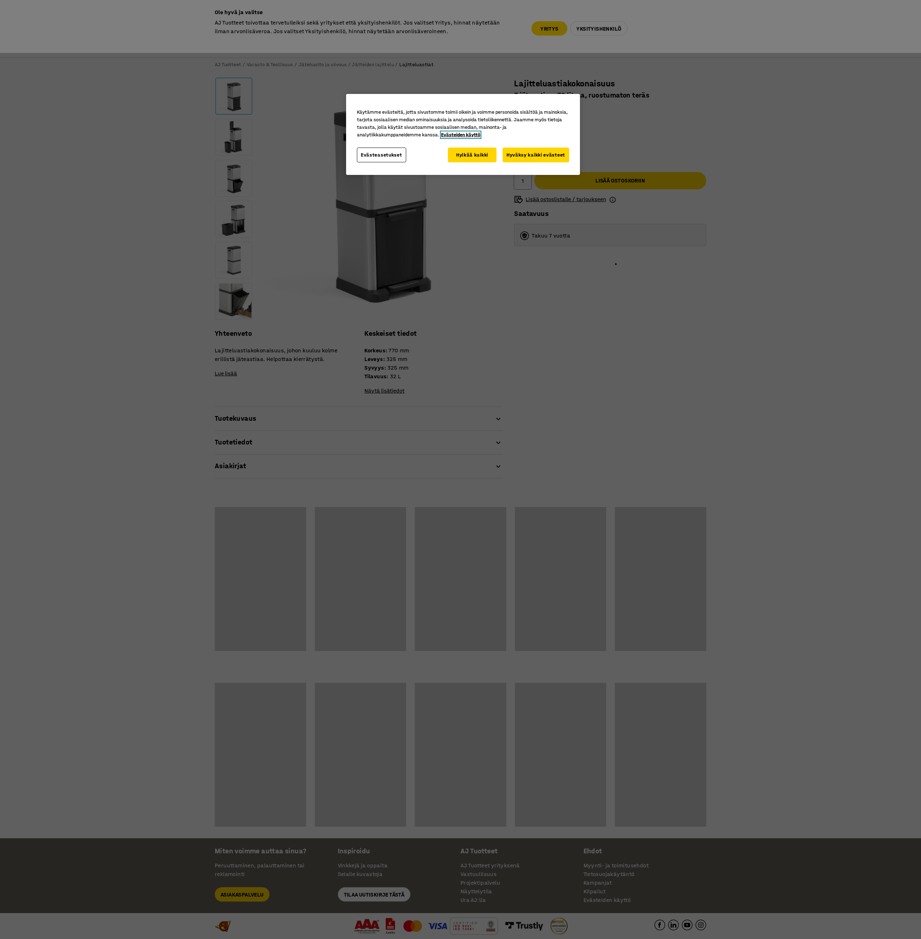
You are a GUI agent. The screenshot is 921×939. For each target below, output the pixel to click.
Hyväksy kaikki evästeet (536, 155)
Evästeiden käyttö (460, 135)
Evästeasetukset (381, 155)
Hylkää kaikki (472, 155)
